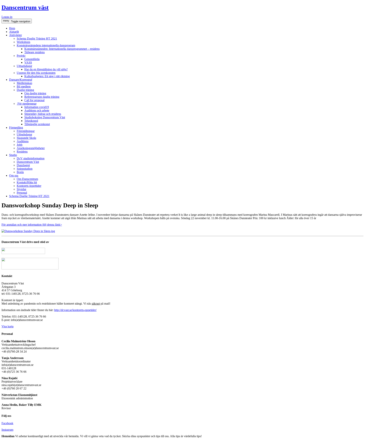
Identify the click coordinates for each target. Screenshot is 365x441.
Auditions (23, 141)
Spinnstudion (25, 168)
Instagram (7, 429)
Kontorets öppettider (29, 185)
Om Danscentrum (27, 179)
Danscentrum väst (25, 7)
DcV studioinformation (30, 158)
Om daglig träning (35, 93)
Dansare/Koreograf (20, 79)
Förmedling (16, 127)
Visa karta (7, 326)
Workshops (23, 42)
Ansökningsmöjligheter (31, 148)
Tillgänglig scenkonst (37, 124)
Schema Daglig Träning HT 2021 (37, 38)
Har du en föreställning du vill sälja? (46, 69)
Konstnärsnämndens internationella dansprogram (46, 45)
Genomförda (32, 59)
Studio (13, 155)
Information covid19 (36, 107)
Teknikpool (31, 120)
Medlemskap (24, 83)
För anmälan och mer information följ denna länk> (32, 224)
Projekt (21, 55)
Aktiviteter (15, 35)
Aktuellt (14, 31)
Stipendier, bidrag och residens (42, 113)
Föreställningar (26, 131)
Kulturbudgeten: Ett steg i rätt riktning (47, 76)
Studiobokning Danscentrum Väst (44, 117)
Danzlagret (23, 165)
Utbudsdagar (24, 66)
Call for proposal (34, 100)
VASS (28, 62)
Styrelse (21, 189)
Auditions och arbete (36, 110)
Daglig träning (25, 90)
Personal (22, 192)
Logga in (7, 16)
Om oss (13, 175)
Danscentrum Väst (28, 161)
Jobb (19, 144)
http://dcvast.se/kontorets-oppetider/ (75, 310)
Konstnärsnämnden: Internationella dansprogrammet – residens (62, 48)
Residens (22, 151)
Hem (12, 28)
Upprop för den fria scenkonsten (36, 72)
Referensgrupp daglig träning (41, 96)
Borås (20, 172)
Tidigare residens (34, 52)
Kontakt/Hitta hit (27, 182)
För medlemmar (26, 103)
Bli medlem (24, 86)
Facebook (7, 423)
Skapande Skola (26, 137)
